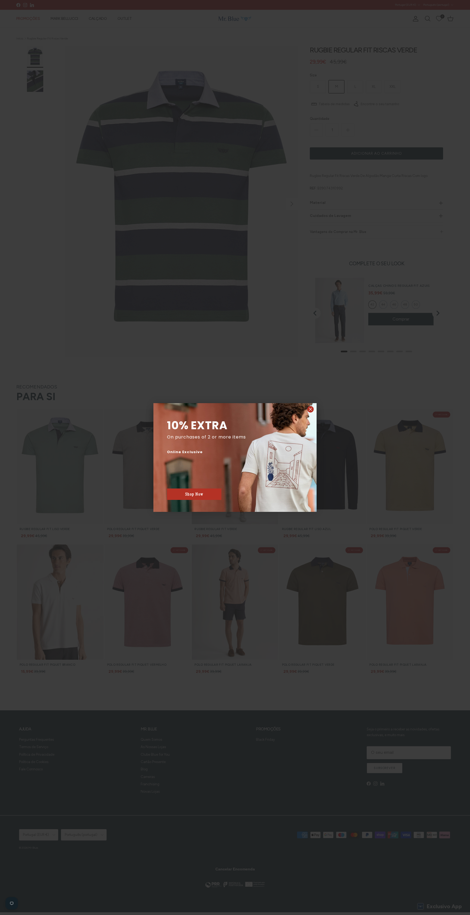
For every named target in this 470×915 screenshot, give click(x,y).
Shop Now (194, 494)
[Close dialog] (310, 409)
